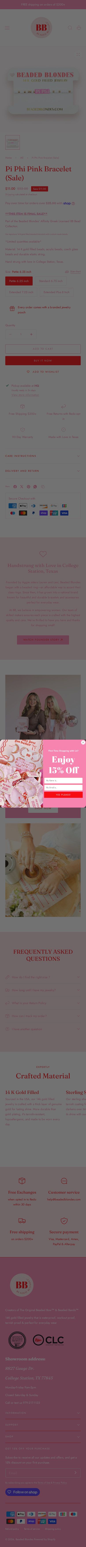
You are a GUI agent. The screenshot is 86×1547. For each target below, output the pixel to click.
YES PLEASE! (63, 794)
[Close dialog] (83, 742)
